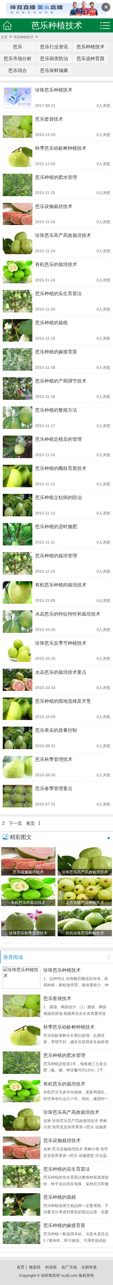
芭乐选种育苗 (90, 58)
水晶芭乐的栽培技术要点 (60, 672)
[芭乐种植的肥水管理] (17, 185)
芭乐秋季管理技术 (53, 759)
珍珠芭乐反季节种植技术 (60, 643)
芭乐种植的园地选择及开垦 (63, 701)
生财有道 (89, 1267)
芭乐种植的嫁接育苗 (56, 352)
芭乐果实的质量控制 (56, 730)
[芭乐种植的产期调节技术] (17, 388)
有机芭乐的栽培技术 (56, 264)
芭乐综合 (17, 70)
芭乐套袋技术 (49, 119)
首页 (20, 1267)
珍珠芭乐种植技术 (53, 90)
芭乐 (17, 46)
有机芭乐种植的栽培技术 (60, 585)
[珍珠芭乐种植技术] (17, 97)
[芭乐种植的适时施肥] (17, 534)
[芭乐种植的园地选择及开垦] (17, 708)
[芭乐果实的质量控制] (17, 738)
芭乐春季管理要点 (53, 788)
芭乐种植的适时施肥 (56, 526)
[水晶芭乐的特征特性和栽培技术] (17, 621)
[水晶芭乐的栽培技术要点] (17, 680)
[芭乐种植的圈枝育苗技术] (17, 476)
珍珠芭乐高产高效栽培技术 (63, 235)
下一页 (15, 823)
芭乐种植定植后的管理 (58, 439)
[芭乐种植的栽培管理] (17, 563)
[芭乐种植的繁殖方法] (17, 417)
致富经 (35, 1267)
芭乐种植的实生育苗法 (58, 293)
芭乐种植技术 (23, 37)
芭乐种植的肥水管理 (56, 177)
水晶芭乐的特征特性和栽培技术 (67, 614)
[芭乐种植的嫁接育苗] (17, 359)
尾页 (30, 823)
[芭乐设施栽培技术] (17, 214)
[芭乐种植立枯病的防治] (17, 505)
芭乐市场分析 (18, 58)
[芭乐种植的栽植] (17, 330)
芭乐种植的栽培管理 (56, 555)
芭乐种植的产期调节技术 (60, 381)
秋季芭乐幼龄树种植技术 (60, 148)
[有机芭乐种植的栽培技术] (17, 592)
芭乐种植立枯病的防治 (58, 497)
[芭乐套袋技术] (17, 126)
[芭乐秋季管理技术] (17, 767)
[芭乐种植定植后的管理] (17, 447)
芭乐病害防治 (54, 58)
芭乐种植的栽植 (51, 322)
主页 (4, 37)
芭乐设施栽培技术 (53, 206)
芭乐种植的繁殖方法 (56, 410)
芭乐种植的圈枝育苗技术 (60, 468)
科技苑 (51, 1267)
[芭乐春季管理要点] (17, 796)
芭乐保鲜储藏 (54, 70)
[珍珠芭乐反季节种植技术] (17, 650)
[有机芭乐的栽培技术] (17, 272)
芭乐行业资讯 (54, 46)
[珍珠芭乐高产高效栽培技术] (17, 243)
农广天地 (69, 1267)
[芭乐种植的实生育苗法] (17, 301)
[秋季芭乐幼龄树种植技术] (17, 156)
